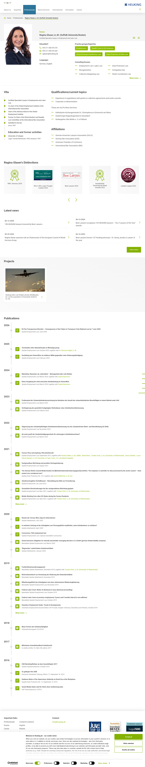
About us (7, 10)
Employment (81, 48)
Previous (69, 200)
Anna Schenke (130, 456)
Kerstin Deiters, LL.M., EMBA (71, 456)
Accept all (128, 737)
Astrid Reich (86, 456)
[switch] (56, 763)
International (57, 10)
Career (79, 10)
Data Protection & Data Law (117, 54)
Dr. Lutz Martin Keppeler (64, 458)
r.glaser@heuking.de (50, 54)
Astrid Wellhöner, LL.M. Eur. (63, 476)
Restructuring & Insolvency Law (88, 54)
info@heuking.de (58, 722)
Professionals (29, 10)
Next (76, 200)
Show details (102, 763)
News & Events (44, 10)
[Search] (140, 9)
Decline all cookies (128, 750)
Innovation (69, 10)
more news (134, 250)
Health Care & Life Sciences (102, 48)
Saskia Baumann (64, 377)
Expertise (17, 10)
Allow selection (128, 743)
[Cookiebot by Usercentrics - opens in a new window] (12, 763)
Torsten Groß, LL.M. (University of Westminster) (107, 456)
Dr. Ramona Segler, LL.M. (68, 350)
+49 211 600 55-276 (49, 48)
